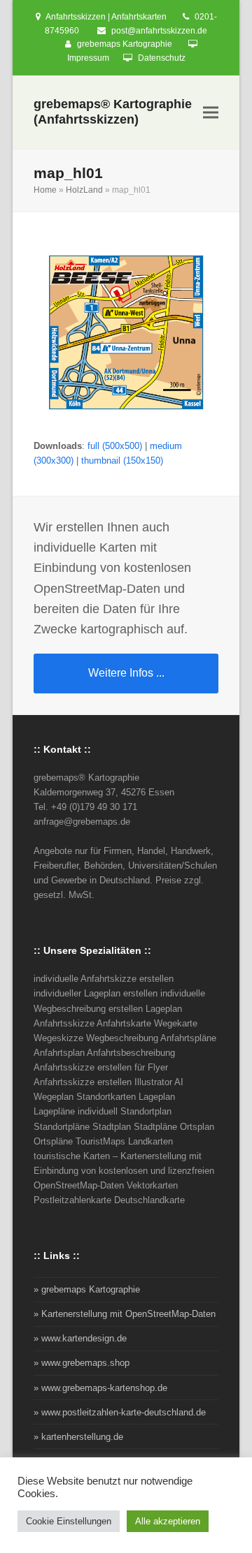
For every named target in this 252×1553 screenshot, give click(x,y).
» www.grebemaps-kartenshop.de (100, 1388)
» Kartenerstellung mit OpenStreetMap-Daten (125, 1314)
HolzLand (84, 190)
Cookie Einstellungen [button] (68, 1521)
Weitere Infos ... (126, 673)
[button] (210, 113)
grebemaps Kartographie (124, 44)
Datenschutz (162, 58)
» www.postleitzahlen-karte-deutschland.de (120, 1412)
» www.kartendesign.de (80, 1338)
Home (45, 190)
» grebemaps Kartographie (87, 1289)
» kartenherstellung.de (78, 1436)
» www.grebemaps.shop (82, 1362)
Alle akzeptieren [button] (167, 1521)
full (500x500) (115, 446)
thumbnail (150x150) (122, 460)
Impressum (88, 58)
